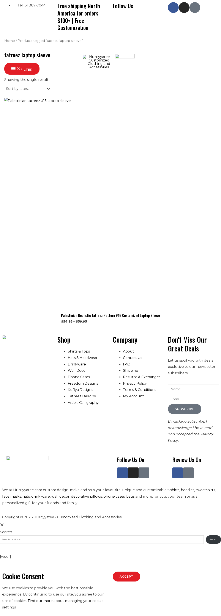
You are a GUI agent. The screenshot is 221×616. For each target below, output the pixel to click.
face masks (11, 496)
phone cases (114, 496)
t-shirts (173, 490)
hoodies (187, 490)
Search (6, 532)
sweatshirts (205, 490)
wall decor (60, 496)
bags (130, 496)
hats (26, 496)
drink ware (40, 496)
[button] (35, 47)
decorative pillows (86, 496)
